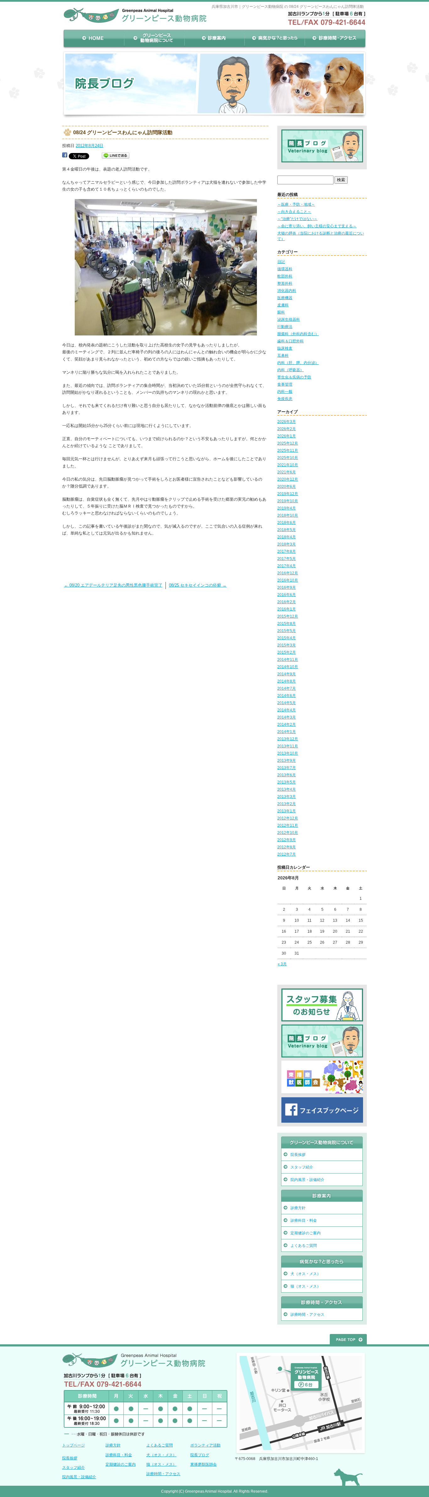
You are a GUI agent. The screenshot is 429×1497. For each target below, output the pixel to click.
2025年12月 (287, 443)
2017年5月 (286, 558)
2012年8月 (286, 847)
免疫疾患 (284, 399)
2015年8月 (286, 623)
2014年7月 (286, 688)
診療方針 (298, 1208)
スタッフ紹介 (302, 1167)
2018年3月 (286, 544)
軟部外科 (284, 276)
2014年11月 (287, 659)
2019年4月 (286, 508)
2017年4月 (286, 566)
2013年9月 (286, 760)
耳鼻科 (283, 355)
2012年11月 (287, 825)
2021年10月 (287, 465)
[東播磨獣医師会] (322, 1092)
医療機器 (284, 298)
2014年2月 (286, 724)
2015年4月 (286, 638)
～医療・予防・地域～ (296, 204)
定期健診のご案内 (306, 1233)
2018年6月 (286, 522)
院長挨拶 (298, 1154)
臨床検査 (284, 348)
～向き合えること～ (294, 211)
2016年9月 (286, 587)
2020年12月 (287, 479)
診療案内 (214, 38)
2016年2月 (286, 602)
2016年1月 (286, 609)
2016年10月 (287, 580)
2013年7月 (286, 768)
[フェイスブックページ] (322, 1121)
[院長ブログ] (322, 160)
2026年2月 (286, 429)
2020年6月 (286, 486)
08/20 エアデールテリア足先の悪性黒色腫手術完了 (113, 585)
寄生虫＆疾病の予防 (294, 377)
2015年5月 (286, 631)
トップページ (73, 1445)
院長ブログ (199, 1455)
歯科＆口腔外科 (290, 341)
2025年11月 (287, 450)
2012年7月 (286, 854)
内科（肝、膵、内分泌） (298, 363)
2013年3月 (286, 796)
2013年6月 (286, 775)
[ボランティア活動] (322, 1019)
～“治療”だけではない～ (297, 219)
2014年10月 (287, 667)
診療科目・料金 (304, 1220)
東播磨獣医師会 (203, 1464)
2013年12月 (287, 739)
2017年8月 (286, 551)
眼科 (281, 312)
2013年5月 (286, 782)
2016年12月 (287, 573)
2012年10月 (287, 832)
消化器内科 (286, 290)
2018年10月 (287, 515)
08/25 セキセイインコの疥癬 (197, 585)
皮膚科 (283, 305)
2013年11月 (287, 746)
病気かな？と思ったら (275, 38)
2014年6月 (286, 695)
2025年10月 (287, 458)
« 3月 (282, 964)
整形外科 (284, 283)
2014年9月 (286, 674)
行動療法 (284, 326)
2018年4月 (286, 537)
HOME (94, 38)
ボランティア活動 (205, 1445)
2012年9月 (286, 840)
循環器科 (284, 269)
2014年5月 (286, 703)
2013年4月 (286, 789)
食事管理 (284, 384)
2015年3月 (286, 645)
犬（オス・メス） (306, 1274)
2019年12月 (287, 494)
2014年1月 (286, 732)
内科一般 (284, 391)
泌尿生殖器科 (288, 319)
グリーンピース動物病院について (154, 38)
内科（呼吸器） (290, 370)
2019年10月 (287, 501)
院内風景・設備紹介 (307, 1180)
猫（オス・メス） (306, 1286)
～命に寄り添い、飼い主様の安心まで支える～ (316, 226)
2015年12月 (287, 616)
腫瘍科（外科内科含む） (298, 334)
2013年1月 (286, 811)
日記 (281, 262)
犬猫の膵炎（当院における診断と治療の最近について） (320, 236)
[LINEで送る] (115, 155)
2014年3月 (286, 717)
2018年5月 (286, 530)
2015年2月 (286, 652)
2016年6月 (286, 595)
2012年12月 (287, 818)
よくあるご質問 (304, 1245)
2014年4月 (286, 710)
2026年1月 (286, 436)
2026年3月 (286, 421)
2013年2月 (286, 804)
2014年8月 (286, 681)
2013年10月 (287, 753)
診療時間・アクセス (335, 38)
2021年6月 (286, 472)
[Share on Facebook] (64, 155)
